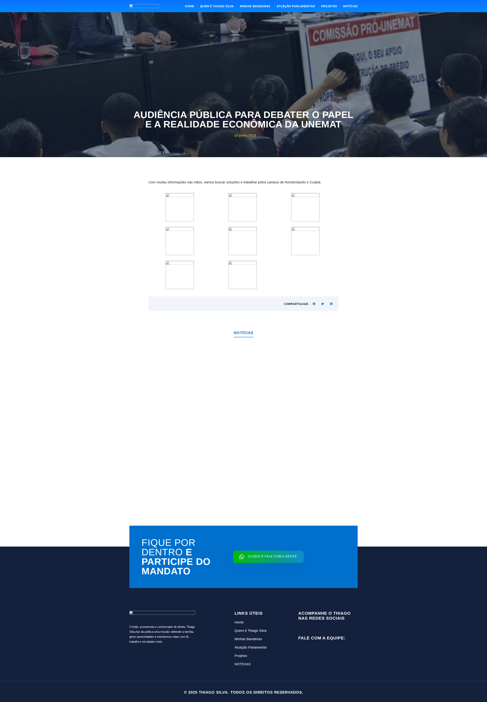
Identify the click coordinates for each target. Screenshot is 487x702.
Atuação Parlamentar (295, 6)
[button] (314, 303)
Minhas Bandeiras (255, 6)
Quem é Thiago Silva (217, 6)
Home (189, 6)
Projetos (329, 6)
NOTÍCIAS (350, 6)
